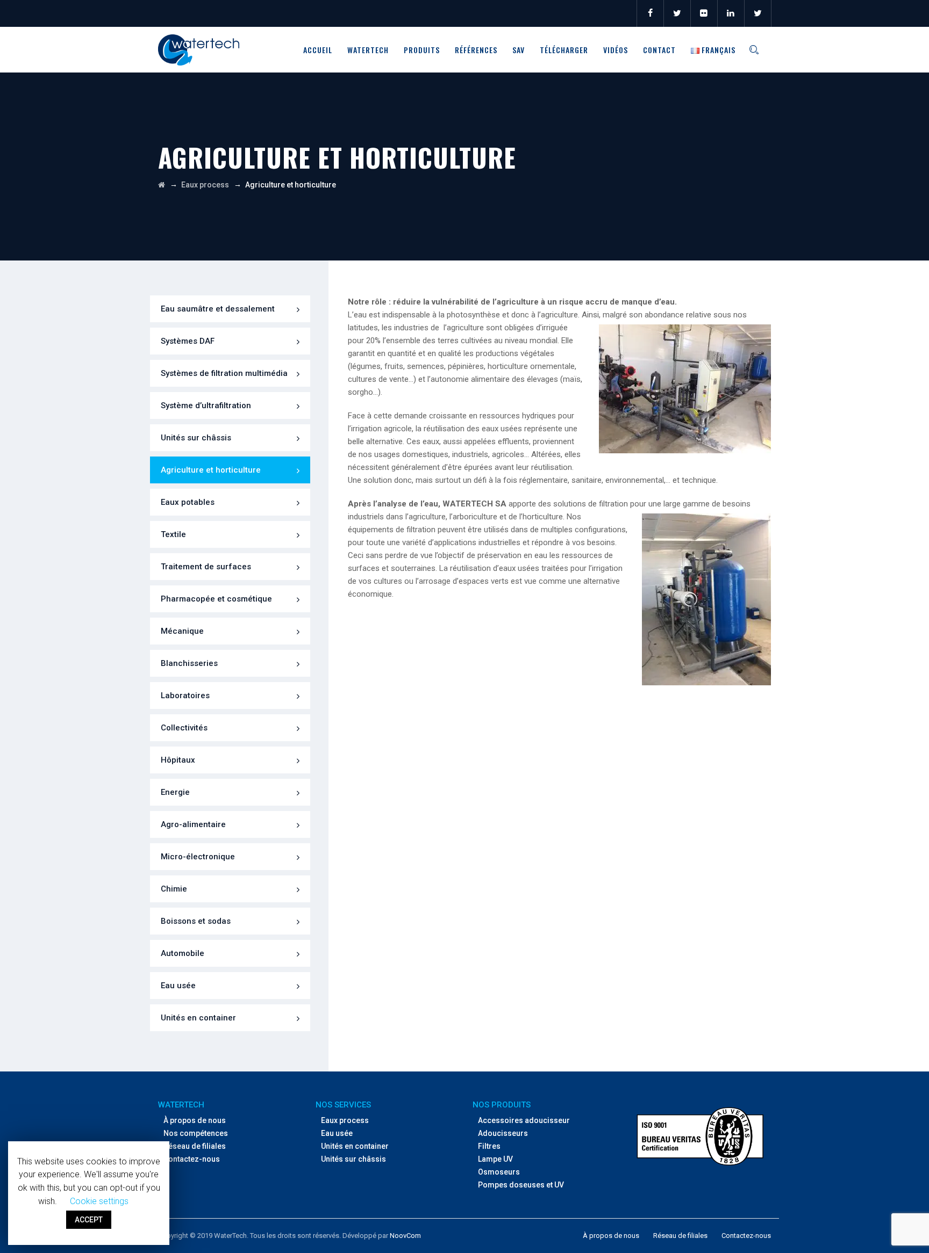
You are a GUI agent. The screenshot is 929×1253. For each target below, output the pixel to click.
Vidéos (615, 49)
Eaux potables (188, 502)
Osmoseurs (499, 1172)
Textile (173, 534)
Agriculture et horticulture (211, 470)
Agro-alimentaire (193, 824)
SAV (518, 49)
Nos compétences (195, 1133)
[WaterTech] (198, 50)
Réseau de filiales (194, 1146)
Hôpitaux (178, 760)
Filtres (489, 1146)
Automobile (182, 953)
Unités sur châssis (196, 438)
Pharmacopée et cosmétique (216, 599)
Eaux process (345, 1120)
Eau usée (178, 985)
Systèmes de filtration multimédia (224, 373)
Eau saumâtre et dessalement (218, 309)
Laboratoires (185, 695)
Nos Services (343, 1105)
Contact (659, 49)
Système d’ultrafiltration (206, 405)
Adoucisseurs (503, 1133)
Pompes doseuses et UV (521, 1184)
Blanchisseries (189, 663)
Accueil (317, 49)
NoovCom (405, 1236)
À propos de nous (194, 1120)
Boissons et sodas (196, 921)
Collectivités (184, 728)
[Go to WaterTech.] (161, 184)
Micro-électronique (198, 856)
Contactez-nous (191, 1159)
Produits (422, 49)
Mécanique (182, 631)
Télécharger (564, 49)
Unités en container (198, 1018)
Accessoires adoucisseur (524, 1120)
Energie (175, 792)
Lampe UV (495, 1159)
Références (476, 49)
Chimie (174, 889)
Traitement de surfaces (206, 566)
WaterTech (368, 49)
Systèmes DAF (188, 341)
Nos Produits (502, 1105)
